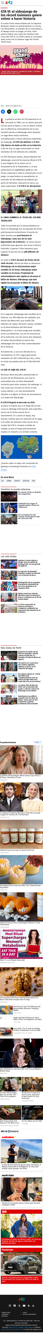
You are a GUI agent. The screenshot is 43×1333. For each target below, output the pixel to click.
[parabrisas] (21, 1250)
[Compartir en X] (9, 111)
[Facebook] (14, 1306)
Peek (33, 481)
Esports (17, 481)
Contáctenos (5, 1314)
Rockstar (26, 481)
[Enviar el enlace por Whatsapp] (15, 111)
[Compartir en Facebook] (3, 111)
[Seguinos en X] (19, 1306)
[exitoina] (21, 1137)
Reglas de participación (29, 1314)
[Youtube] (24, 1306)
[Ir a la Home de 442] (9, 4)
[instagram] (10, 1306)
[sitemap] (33, 1306)
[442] (21, 1299)
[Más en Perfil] (13, 1131)
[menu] (2, 3)
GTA (2, 481)
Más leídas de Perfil (11, 647)
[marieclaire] (21, 1175)
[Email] (22, 111)
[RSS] (29, 1306)
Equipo (25, 1312)
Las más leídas (8, 556)
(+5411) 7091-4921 (6, 1329)
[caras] (21, 1212)
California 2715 (13, 1327)
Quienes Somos (6, 1312)
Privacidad (5, 1316)
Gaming (9, 481)
